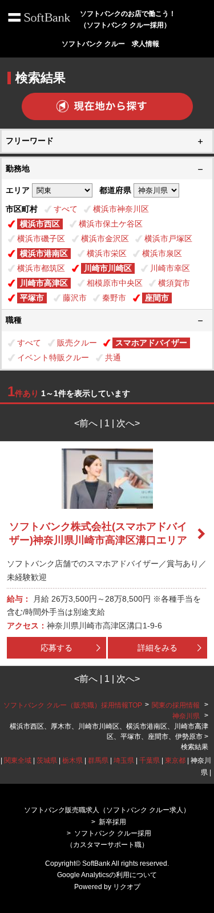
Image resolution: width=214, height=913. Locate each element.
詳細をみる (157, 647)
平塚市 (32, 297)
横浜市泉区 (162, 253)
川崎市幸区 (170, 268)
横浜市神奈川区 (121, 208)
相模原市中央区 (115, 282)
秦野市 (114, 297)
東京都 (175, 760)
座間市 (157, 297)
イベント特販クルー (53, 357)
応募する (56, 647)
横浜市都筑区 (41, 268)
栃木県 (72, 760)
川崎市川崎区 (108, 268)
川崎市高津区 (44, 282)
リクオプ (126, 887)
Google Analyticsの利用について (107, 875)
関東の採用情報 (176, 705)
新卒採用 (112, 822)
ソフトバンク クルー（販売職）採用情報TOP (72, 705)
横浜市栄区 (107, 253)
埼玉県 (124, 760)
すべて (66, 208)
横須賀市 (174, 282)
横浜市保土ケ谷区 (111, 223)
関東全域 (17, 760)
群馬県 (98, 760)
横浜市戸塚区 (168, 238)
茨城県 (47, 760)
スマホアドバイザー (151, 342)
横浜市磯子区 (41, 238)
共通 (113, 357)
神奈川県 (186, 716)
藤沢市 (75, 297)
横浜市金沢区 (105, 238)
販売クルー (77, 342)
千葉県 (149, 760)
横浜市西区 (40, 223)
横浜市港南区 (44, 253)
